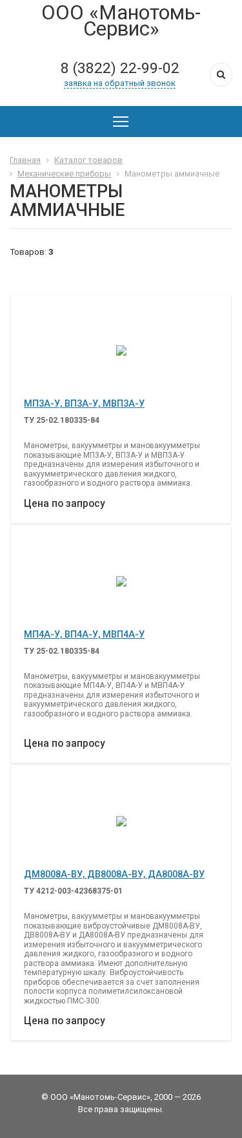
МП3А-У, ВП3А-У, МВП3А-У (84, 403)
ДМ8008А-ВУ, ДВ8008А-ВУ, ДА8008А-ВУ (114, 874)
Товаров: (28, 251)
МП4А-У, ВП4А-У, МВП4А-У (84, 634)
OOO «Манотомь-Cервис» (121, 21)
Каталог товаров (88, 160)
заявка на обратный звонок (120, 83)
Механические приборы (64, 173)
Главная (25, 160)
